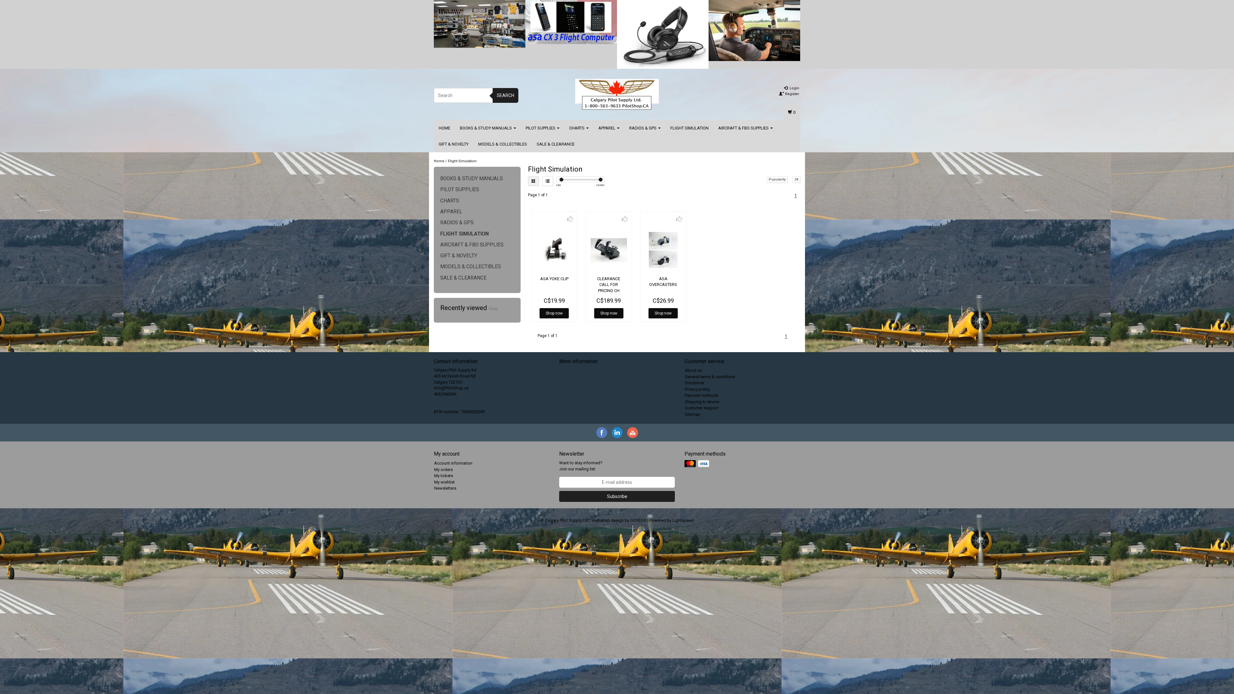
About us (693, 370)
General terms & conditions (710, 376)
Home (444, 128)
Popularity (777, 179)
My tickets (443, 475)
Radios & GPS (643, 128)
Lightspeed (682, 520)
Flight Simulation (689, 128)
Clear (493, 308)
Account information (453, 463)
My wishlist (444, 482)
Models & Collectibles (502, 144)
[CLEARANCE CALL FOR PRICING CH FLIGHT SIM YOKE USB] (609, 250)
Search (505, 95)
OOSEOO (638, 520)
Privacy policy (697, 389)
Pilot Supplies (541, 128)
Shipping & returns (702, 401)
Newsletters (445, 488)
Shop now (554, 313)
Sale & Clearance (556, 144)
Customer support (702, 407)
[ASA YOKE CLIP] (554, 250)
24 (796, 179)
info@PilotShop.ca (451, 388)
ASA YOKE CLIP (554, 278)
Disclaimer (694, 382)
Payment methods (701, 395)
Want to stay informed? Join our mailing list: (581, 465)
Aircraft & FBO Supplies (744, 128)
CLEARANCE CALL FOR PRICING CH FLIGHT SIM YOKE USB (609, 290)
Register (791, 94)
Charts (577, 128)
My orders (443, 469)
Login (794, 88)
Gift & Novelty (454, 144)
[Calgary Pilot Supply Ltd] (617, 94)
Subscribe (617, 496)
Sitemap (692, 414)
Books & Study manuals (486, 128)
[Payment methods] (697, 464)
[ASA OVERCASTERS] (663, 250)
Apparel (607, 128)
